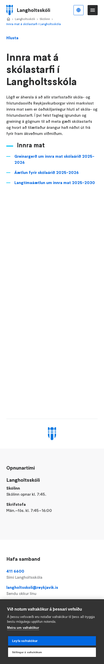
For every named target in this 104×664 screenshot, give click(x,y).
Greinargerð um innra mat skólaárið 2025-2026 (54, 159)
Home (8, 19)
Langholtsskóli (25, 19)
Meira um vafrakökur (23, 628)
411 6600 (24, 574)
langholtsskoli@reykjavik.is (32, 590)
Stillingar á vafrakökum (27, 652)
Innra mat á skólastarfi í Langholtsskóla (33, 24)
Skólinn (45, 19)
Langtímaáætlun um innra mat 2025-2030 (54, 182)
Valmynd (93, 10)
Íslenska (78, 10)
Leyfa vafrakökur (25, 641)
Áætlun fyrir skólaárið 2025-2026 (46, 172)
